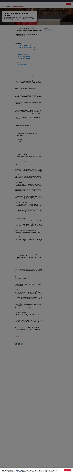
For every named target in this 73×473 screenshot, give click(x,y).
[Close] (72, 469)
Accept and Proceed (67, 470)
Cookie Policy (18, 471)
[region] (36, 470)
